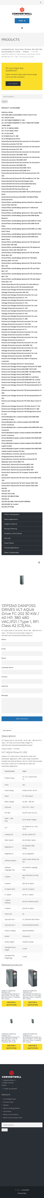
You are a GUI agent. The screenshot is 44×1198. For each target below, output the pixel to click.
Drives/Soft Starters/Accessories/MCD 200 (17, 464)
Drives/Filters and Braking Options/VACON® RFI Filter (21, 234)
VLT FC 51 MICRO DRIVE (10, 128)
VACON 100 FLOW (8, 493)
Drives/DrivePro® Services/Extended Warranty (19, 184)
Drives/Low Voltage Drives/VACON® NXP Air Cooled (21, 380)
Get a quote (13, 83)
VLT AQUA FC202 (8, 117)
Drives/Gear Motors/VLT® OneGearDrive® (17, 287)
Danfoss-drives (7, 112)
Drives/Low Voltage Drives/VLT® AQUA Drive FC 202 (21, 382)
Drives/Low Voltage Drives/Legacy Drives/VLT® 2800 (21, 366)
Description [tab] (7, 730)
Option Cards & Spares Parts (12, 1118)
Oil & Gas (7, 538)
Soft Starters (7, 1111)
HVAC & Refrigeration (11, 514)
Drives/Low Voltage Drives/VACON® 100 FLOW (19, 369)
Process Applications (11, 548)
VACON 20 (5, 499)
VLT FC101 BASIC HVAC (10, 131)
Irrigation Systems (10, 524)
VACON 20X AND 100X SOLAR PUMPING (16, 501)
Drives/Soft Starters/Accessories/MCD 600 (17, 470)
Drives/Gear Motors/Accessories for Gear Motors (20, 284)
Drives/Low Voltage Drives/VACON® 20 (16, 374)
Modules (6, 1105)
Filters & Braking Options (11, 1108)
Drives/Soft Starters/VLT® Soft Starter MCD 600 (20, 485)
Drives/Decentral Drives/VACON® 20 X (16, 170)
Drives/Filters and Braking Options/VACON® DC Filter (21, 221)
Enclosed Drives (8, 1102)
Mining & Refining (10, 529)
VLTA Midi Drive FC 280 (10, 136)
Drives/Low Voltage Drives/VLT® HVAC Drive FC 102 (21, 406)
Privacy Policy (22, 1193)
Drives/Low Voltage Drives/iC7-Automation (18, 364)
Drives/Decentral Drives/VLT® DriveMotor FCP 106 (20, 178)
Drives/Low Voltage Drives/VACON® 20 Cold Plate (20, 377)
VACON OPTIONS (8, 507)
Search (4, 102)
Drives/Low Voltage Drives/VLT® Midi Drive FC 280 (20, 409)
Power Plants (9, 543)
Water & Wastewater (11, 552)
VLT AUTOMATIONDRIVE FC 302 (13, 120)
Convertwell (25, 1190)
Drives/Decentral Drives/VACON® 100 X (16, 168)
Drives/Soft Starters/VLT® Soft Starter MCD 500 (20, 483)
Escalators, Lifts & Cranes (13, 533)
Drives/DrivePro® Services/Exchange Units (17, 181)
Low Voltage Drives (9, 1099)
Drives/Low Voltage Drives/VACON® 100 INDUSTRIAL (21, 372)
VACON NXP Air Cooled (10, 504)
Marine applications (11, 519)
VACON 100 (6, 491)
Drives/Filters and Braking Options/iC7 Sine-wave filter (22, 213)
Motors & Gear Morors (10, 1114)
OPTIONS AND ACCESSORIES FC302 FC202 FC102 (19, 115)
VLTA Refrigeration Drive (11, 139)
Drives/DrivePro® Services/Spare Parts (16, 186)
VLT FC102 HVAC (8, 133)
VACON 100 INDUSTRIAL (10, 496)
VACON (4, 488)
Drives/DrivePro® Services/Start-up (15, 189)
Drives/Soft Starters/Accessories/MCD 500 (17, 467)
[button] (39, 562)
